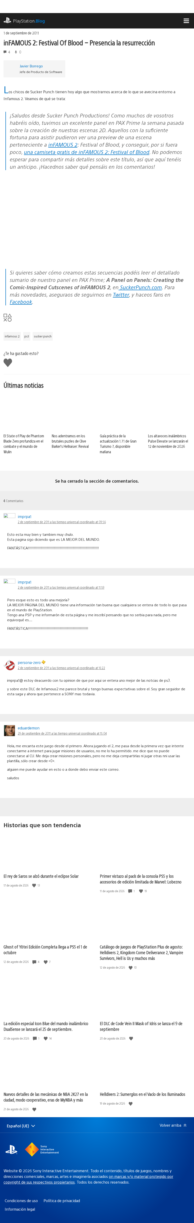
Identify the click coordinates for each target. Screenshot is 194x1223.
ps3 (26, 336)
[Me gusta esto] (34, 885)
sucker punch (43, 336)
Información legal (20, 1209)
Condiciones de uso (21, 1200)
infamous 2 (12, 336)
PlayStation (29, 20)
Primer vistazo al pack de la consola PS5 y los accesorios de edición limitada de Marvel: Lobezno (140, 878)
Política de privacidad (62, 1200)
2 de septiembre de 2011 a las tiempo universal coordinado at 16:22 (61, 668)
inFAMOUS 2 (62, 144)
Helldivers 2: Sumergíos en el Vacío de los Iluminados (142, 1094)
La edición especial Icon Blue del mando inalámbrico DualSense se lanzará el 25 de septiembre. (46, 1026)
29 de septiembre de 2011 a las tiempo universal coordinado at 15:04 (62, 733)
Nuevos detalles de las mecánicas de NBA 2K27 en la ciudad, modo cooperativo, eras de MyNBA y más (46, 1096)
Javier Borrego (31, 66)
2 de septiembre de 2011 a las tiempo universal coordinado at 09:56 (62, 522)
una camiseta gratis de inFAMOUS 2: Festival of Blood (86, 151)
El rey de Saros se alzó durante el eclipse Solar (41, 876)
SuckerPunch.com (140, 287)
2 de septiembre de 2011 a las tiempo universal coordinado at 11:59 (61, 587)
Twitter (121, 294)
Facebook (21, 301)
